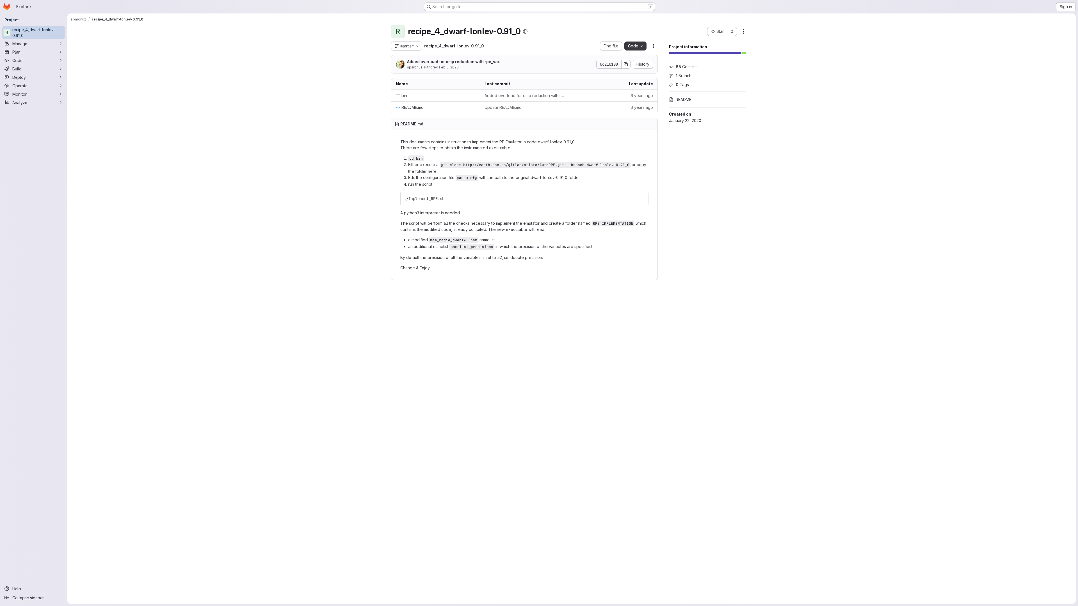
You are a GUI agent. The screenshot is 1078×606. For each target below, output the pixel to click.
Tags (682, 84)
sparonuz (414, 67)
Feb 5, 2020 (449, 67)
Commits (687, 66)
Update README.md (503, 107)
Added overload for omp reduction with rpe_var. (453, 61)
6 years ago (642, 95)
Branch (683, 75)
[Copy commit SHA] (626, 64)
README (683, 99)
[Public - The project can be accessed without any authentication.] (525, 31)
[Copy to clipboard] (641, 198)
